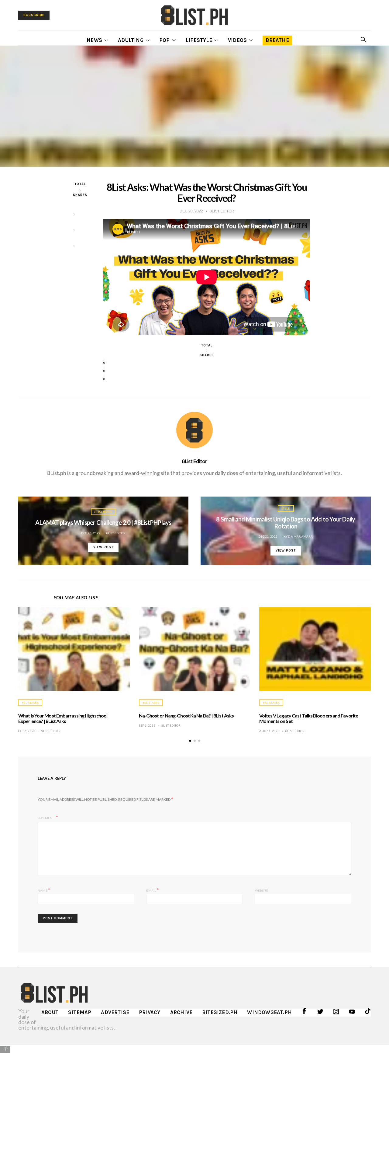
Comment (46, 818)
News (94, 40)
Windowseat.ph (269, 1012)
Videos (237, 40)
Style (285, 508)
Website (261, 890)
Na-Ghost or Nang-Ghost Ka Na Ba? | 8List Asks (186, 715)
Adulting (130, 40)
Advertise (115, 1012)
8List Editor (194, 461)
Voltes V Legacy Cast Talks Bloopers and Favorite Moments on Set (308, 718)
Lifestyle (199, 40)
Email (152, 890)
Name (44, 890)
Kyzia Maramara (298, 536)
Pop (164, 40)
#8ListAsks (30, 702)
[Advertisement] (194, 1096)
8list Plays (103, 512)
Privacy (149, 1012)
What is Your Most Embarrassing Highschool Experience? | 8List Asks (62, 718)
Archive (181, 1012)
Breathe (277, 40)
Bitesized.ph (219, 1012)
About (49, 1012)
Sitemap (79, 1012)
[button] (190, 740)
